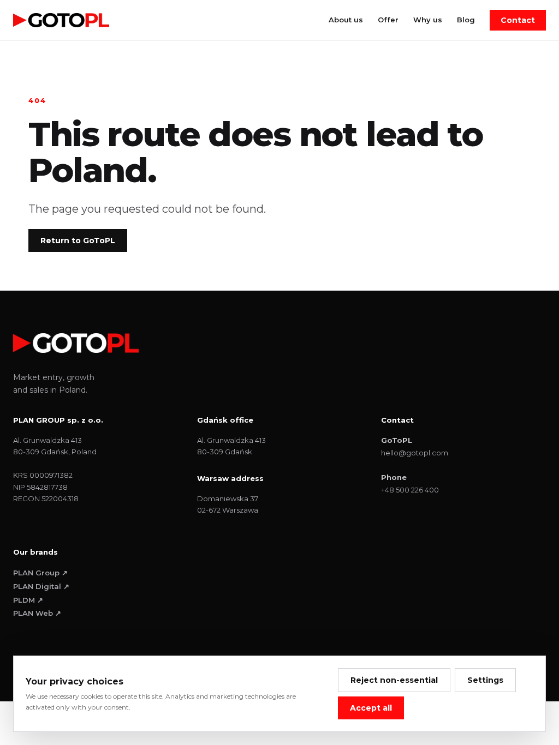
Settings (485, 680)
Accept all (371, 708)
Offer (388, 19)
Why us (427, 19)
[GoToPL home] (61, 20)
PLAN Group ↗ (40, 572)
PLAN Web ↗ (37, 613)
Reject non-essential (394, 680)
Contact (518, 20)
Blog (466, 19)
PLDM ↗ (28, 600)
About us (346, 19)
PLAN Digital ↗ (41, 586)
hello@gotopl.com (414, 452)
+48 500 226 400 (410, 489)
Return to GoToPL (77, 240)
